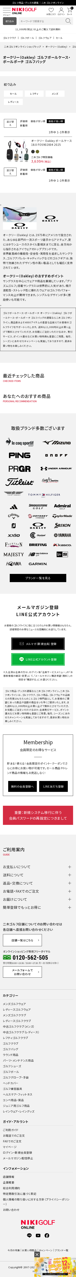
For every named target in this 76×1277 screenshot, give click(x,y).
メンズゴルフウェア (14, 1004)
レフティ (34, 93)
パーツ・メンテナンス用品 (18, 1060)
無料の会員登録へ (22, 786)
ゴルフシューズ (12, 1066)
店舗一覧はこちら (22, 940)
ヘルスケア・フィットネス (17, 1094)
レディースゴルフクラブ (17, 1021)
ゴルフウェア (44, 37)
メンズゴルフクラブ (14, 1015)
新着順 (23, 125)
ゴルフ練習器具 (12, 1089)
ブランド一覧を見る (37, 578)
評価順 (23, 121)
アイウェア (25, 249)
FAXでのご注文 (12, 1141)
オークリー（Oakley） (56, 46)
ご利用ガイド (11, 1130)
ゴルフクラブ (9, 37)
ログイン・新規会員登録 (17, 1152)
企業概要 (8, 1182)
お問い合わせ (11, 1210)
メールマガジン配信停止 (18, 1158)
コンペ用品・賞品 (13, 1100)
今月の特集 (14, 1250)
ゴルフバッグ (10, 1049)
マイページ (10, 1147)
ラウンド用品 (11, 1055)
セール (59, 37)
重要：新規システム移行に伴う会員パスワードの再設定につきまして (38, 815)
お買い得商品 (29, 1250)
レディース (13, 101)
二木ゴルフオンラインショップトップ (22, 46)
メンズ (55, 93)
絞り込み (10, 21)
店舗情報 (8, 1177)
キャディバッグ (35, 258)
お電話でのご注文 (14, 1135)
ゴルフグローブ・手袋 (16, 1077)
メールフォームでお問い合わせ (22, 972)
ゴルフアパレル (16, 258)
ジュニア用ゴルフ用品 (16, 1106)
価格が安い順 (38, 121)
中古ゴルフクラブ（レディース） (21, 1032)
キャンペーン (46, 1250)
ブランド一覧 (61, 1250)
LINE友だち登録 (53, 786)
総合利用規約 (11, 1188)
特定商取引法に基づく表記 (19, 1194)
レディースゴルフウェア (17, 1009)
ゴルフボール (27, 37)
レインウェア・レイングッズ (18, 1111)
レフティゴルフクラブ (15, 1038)
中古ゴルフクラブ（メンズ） (19, 1026)
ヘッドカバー (11, 1083)
